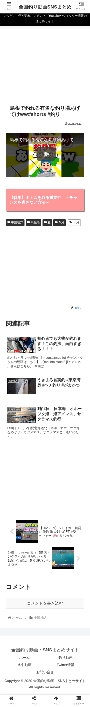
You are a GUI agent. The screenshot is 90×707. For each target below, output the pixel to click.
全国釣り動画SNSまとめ (45, 6)
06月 (75, 222)
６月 (61, 222)
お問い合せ (45, 672)
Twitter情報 (65, 665)
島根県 (35, 222)
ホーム (24, 658)
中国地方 (16, 222)
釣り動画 (65, 658)
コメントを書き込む (45, 603)
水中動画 (25, 665)
